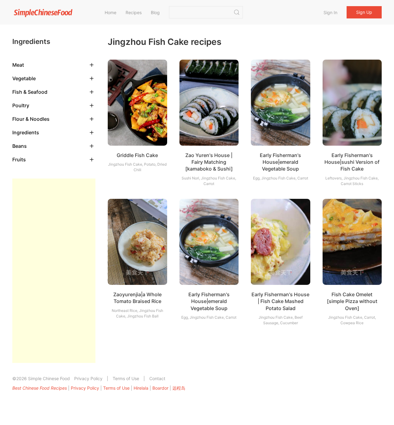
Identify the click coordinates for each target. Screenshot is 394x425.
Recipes (134, 12)
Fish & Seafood (29, 92)
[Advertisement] (53, 271)
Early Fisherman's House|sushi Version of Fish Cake (352, 162)
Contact (157, 378)
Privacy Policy (88, 378)
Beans (19, 146)
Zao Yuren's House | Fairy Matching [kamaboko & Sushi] (209, 162)
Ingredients (25, 132)
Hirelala (141, 388)
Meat (18, 65)
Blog (155, 12)
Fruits (19, 159)
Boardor (160, 388)
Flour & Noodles (31, 119)
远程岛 (178, 388)
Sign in (330, 12)
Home (110, 12)
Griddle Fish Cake (137, 155)
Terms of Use (126, 378)
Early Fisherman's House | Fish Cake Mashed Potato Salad (280, 301)
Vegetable (24, 78)
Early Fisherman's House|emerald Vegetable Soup (280, 162)
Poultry (20, 105)
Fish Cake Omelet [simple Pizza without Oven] (352, 301)
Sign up (364, 12)
